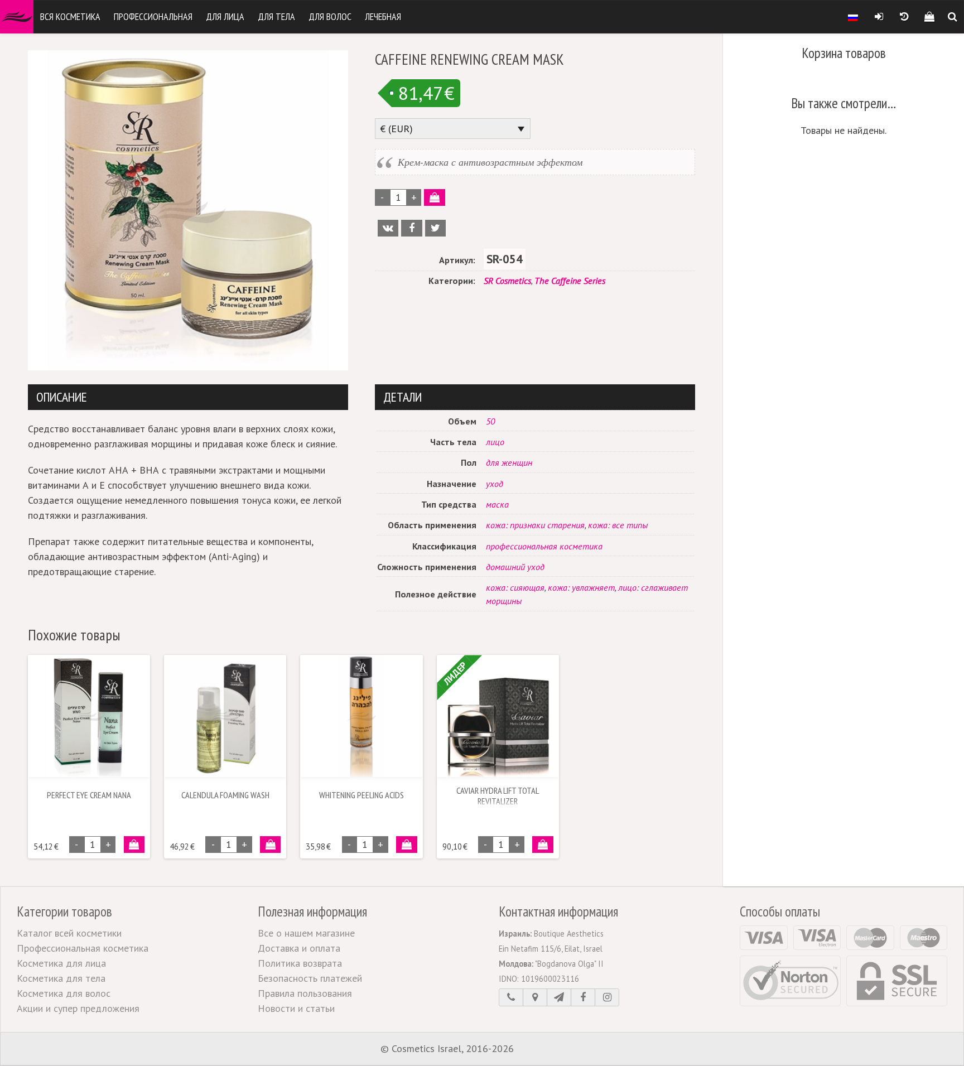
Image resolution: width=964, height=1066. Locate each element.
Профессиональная (153, 16)
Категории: (451, 280)
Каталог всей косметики (69, 933)
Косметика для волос (63, 993)
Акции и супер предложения (78, 1008)
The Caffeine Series (569, 280)
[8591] (542, 844)
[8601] (270, 844)
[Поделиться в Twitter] (435, 228)
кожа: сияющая (515, 587)
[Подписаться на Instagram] (607, 997)
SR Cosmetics (507, 280)
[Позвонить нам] (511, 997)
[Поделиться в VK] (388, 228)
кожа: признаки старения (535, 524)
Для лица (225, 16)
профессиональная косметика (544, 546)
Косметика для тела (61, 978)
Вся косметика (70, 16)
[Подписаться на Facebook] (583, 997)
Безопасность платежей (310, 978)
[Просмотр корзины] (929, 16)
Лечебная (383, 16)
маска (497, 504)
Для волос (330, 16)
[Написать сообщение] (559, 997)
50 (490, 421)
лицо (495, 441)
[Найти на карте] (535, 997)
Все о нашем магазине (306, 933)
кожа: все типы (618, 524)
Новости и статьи (296, 1008)
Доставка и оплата (299, 948)
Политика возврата (300, 963)
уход (494, 483)
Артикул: (457, 260)
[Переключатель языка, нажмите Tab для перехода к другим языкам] (853, 16)
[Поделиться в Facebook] (411, 228)
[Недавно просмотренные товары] (904, 16)
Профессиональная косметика (82, 948)
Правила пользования (305, 993)
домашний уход (515, 566)
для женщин (509, 462)
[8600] (134, 844)
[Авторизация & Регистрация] (878, 16)
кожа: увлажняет (581, 587)
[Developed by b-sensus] (550, 1049)
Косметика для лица (61, 963)
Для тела (276, 16)
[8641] (434, 197)
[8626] (406, 844)
